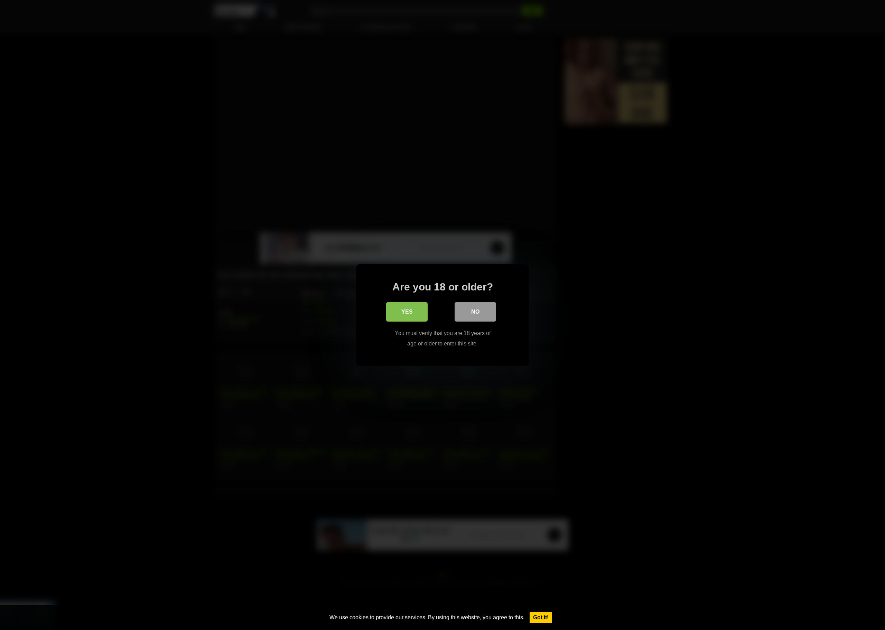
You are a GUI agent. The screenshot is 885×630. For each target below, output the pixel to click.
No (475, 312)
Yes (407, 312)
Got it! (541, 617)
